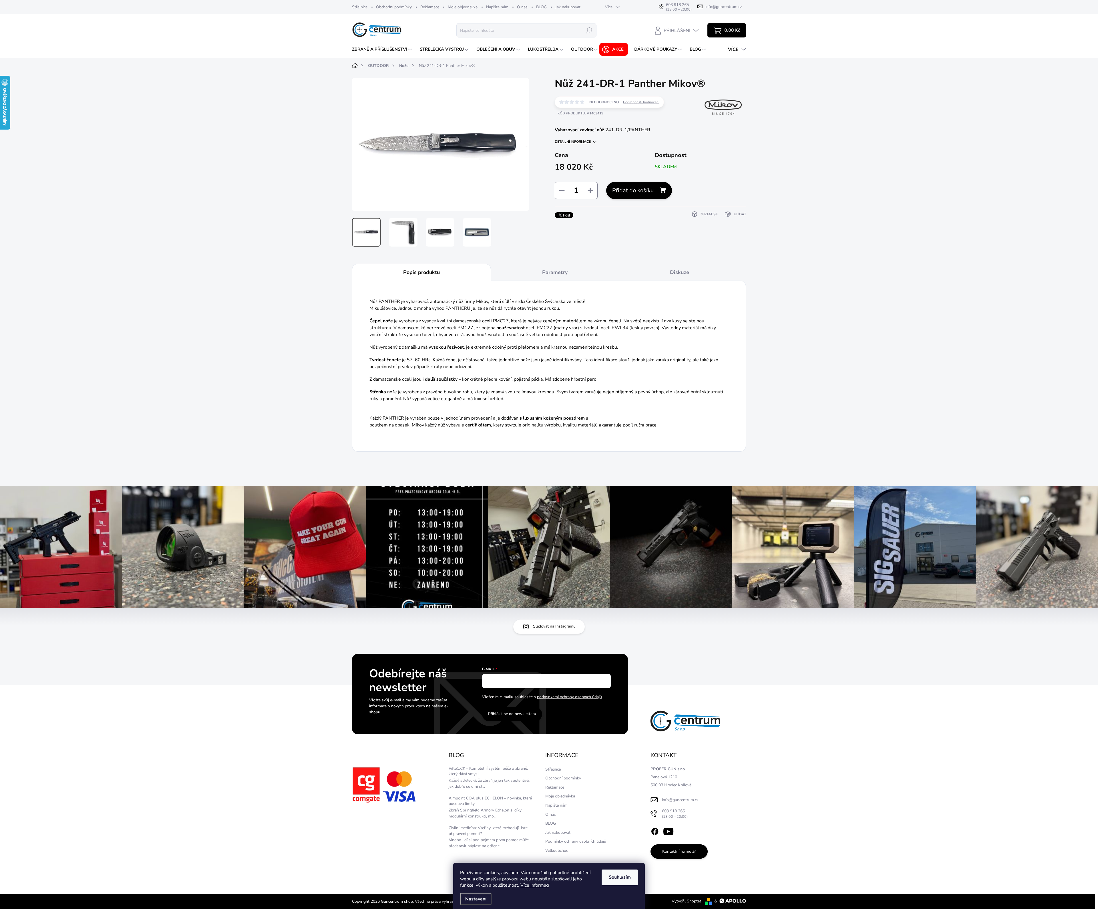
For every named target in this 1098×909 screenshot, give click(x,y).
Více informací (534, 885)
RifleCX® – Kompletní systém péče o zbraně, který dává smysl (488, 771)
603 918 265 (675, 813)
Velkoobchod (556, 850)
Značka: (718, 125)
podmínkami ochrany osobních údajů (569, 697)
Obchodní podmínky (394, 7)
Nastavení (475, 899)
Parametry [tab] (555, 272)
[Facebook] (655, 830)
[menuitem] (382, 49)
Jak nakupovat (567, 7)
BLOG (541, 7)
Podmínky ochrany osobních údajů (575, 841)
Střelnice (359, 7)
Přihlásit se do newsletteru (512, 714)
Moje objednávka (463, 7)
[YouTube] (668, 830)
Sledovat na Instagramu (554, 626)
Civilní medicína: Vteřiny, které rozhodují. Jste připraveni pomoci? (488, 830)
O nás (522, 7)
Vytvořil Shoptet (686, 901)
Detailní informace (573, 141)
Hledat (589, 30)
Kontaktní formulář (679, 851)
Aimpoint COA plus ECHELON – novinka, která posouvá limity (490, 801)
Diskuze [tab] (679, 272)
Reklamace (429, 7)
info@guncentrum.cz (680, 800)
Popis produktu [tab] (421, 272)
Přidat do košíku (633, 190)
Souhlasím (620, 877)
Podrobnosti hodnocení (641, 102)
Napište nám (497, 7)
